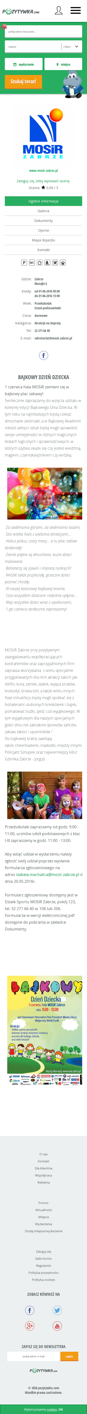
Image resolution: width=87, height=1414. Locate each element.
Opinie (43, 230)
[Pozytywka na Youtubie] (57, 1326)
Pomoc (43, 1203)
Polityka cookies (43, 1279)
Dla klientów (43, 1168)
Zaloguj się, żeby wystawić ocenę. (43, 181)
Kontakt (43, 249)
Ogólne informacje (43, 201)
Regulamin (43, 1265)
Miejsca (43, 1217)
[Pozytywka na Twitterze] (57, 1310)
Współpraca (43, 1175)
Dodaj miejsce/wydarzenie (43, 1231)
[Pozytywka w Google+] (30, 1326)
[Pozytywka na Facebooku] (30, 1310)
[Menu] (76, 10)
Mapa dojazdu (43, 240)
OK (60, 1409)
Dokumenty (43, 220)
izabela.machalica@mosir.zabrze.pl (47, 874)
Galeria (43, 211)
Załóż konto (43, 1258)
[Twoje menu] (59, 10)
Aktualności (43, 1210)
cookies (52, 1409)
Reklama (43, 1182)
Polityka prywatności (43, 1272)
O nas (43, 1154)
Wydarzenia (43, 1224)
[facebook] (43, 355)
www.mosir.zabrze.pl (43, 170)
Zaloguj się (43, 1251)
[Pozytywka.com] (44, 1370)
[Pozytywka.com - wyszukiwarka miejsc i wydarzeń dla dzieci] (21, 12)
